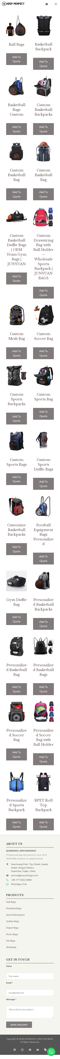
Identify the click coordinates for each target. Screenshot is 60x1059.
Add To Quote (16, 59)
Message (11, 999)
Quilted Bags (12, 921)
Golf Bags (11, 902)
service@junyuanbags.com (24, 875)
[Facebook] (30, 1048)
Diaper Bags (12, 927)
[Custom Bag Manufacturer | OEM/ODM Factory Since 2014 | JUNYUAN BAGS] (13, 4)
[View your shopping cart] (46, 4)
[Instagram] (22, 1048)
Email (9, 983)
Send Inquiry (19, 1024)
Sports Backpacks (15, 914)
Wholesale (11, 947)
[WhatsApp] (51, 1052)
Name (9, 966)
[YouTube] (37, 1048)
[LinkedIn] (14, 1048)
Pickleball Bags (13, 908)
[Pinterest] (45, 1048)
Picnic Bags (12, 934)
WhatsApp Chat (19, 884)
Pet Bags (10, 940)
